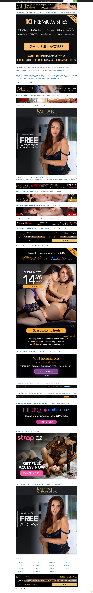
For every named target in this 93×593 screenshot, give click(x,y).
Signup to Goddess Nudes (36, 76)
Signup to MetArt (55, 76)
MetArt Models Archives (18, 589)
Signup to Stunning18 (36, 78)
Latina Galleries (20, 571)
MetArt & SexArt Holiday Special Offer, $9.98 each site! (32, 178)
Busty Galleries (35, 568)
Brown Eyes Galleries (52, 568)
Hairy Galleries (35, 561)
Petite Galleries (66, 566)
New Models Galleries (52, 569)
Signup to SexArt (19, 78)
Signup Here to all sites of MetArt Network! (29, 75)
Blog (28, 1)
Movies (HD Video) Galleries (68, 561)
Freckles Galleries (67, 568)
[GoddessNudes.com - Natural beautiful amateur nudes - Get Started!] (46, 396)
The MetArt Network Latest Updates (54, 589)
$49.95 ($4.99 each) (34, 68)
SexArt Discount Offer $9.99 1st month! (28, 205)
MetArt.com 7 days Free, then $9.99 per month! (30, 106)
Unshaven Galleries (36, 562)
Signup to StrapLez (27, 78)
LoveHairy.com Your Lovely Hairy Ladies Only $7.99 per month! (35, 219)
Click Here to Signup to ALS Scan (48, 75)
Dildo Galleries (66, 569)
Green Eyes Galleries (52, 565)
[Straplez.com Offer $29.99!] (46, 456)
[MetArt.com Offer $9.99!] (46, 141)
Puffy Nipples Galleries (36, 569)
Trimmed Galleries (36, 565)
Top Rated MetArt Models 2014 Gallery (26, 589)
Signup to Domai (59, 75)
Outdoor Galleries (20, 562)
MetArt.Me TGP (64, 589)
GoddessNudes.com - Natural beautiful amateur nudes (32, 393)
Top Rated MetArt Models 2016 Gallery (45, 589)
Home (25, 1)
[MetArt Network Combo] (46, 237)
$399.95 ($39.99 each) (72, 68)
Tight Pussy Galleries (36, 571)
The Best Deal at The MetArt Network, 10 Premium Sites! (33, 229)
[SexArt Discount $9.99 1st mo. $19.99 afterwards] (46, 211)
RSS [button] (34, 1)
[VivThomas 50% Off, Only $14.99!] (46, 366)
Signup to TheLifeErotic (46, 78)
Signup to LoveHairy (47, 76)
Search (75, 1)
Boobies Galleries (36, 566)
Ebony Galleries (20, 568)
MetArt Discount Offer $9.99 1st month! (28, 191)
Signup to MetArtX (63, 76)
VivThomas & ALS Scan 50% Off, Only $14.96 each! (32, 246)
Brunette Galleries (20, 565)
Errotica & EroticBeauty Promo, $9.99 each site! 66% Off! (33, 403)
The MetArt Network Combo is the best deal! (29, 67)
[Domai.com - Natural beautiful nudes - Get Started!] (46, 386)
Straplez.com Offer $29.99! (24, 431)
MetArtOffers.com (19, 1)
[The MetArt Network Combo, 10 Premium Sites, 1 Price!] (46, 39)
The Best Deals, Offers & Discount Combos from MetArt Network (35, 12)
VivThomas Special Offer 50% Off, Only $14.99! (30, 351)
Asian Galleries (20, 569)
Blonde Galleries (20, 564)
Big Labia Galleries (52, 562)
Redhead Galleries (21, 566)
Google (62, 589)
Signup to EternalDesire (25, 76)
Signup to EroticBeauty (68, 75)
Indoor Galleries (20, 561)
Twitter (59, 589)
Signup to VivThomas (56, 78)
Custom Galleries (48, 1)
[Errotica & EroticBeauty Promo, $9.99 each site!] (46, 415)
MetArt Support (63, 179)
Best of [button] (38, 1)
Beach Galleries (66, 562)
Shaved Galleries (36, 564)
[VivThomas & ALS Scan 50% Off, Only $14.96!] (46, 298)
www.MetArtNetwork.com (63, 70)
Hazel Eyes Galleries (52, 566)
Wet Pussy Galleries (52, 561)
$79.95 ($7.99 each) (52, 68)
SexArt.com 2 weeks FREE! (24, 95)
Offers (31, 1)
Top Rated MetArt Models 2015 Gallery (35, 589)
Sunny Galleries (66, 565)
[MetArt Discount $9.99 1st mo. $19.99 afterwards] (46, 198)
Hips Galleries (66, 564)
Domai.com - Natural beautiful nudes (27, 383)
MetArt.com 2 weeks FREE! (24, 83)
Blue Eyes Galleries (52, 564)
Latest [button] (42, 1)
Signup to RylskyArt (72, 76)
